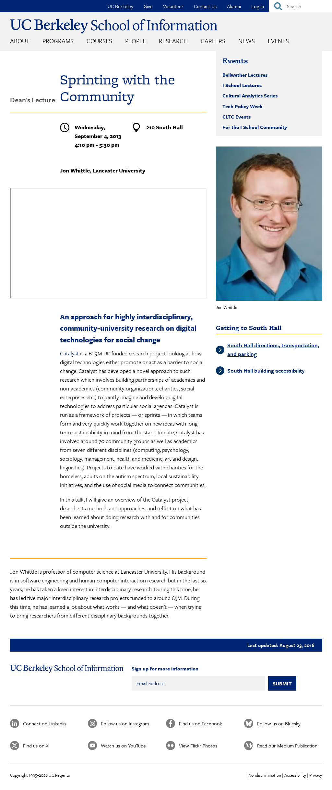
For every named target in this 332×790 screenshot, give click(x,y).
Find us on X (36, 745)
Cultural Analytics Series (250, 95)
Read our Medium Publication (287, 745)
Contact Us (205, 6)
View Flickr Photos (198, 745)
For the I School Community (254, 127)
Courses (99, 40)
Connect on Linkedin (44, 723)
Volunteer (173, 6)
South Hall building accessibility (266, 370)
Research (173, 40)
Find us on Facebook (200, 723)
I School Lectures (242, 85)
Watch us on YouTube (123, 745)
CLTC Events (236, 116)
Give (148, 6)
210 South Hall (164, 127)
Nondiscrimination (264, 775)
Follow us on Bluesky (279, 723)
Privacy (315, 775)
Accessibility (295, 775)
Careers (213, 40)
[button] (269, 224)
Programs (58, 40)
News (246, 40)
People (135, 40)
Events (278, 40)
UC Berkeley (120, 6)
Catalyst (69, 353)
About (20, 40)
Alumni (234, 6)
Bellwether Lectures (244, 74)
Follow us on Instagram (125, 723)
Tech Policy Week (242, 106)
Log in (257, 6)
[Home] (114, 26)
